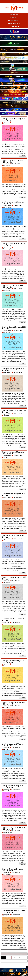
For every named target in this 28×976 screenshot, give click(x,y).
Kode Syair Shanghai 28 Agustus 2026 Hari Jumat (12, 870)
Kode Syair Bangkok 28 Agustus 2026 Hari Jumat (12, 786)
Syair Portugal (6, 290)
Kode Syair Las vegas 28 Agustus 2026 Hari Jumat (13, 661)
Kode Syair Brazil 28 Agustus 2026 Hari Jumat (13, 620)
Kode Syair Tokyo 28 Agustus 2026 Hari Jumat (13, 536)
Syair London (6, 582)
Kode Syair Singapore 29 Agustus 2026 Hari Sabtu (13, 745)
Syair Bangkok (6, 790)
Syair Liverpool (6, 165)
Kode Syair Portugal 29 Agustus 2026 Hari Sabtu (12, 286)
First (8, 954)
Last (21, 961)
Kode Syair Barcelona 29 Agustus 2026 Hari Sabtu (13, 203)
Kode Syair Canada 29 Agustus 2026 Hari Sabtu (14, 328)
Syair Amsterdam (7, 707)
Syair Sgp (5, 749)
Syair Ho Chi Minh (7, 832)
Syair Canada (6, 332)
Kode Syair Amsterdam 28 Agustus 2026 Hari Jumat (13, 703)
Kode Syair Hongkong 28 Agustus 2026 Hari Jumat (13, 453)
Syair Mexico (6, 415)
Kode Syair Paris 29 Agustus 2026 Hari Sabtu (13, 369)
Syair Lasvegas (7, 665)
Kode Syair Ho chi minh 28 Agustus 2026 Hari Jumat (13, 828)
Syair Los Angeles (7, 248)
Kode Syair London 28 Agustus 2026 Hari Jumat (14, 578)
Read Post (23, 155)
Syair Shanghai (6, 874)
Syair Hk (5, 457)
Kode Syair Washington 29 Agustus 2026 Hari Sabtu (13, 119)
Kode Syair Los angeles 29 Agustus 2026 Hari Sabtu (13, 244)
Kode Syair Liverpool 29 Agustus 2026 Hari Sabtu (12, 161)
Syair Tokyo (6, 540)
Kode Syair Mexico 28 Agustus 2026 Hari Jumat (14, 411)
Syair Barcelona (7, 207)
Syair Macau (6, 499)
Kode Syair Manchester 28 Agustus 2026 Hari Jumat (13, 911)
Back (21, 954)
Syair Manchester (7, 916)
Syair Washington (7, 123)
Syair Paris (5, 374)
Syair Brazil (6, 624)
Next (8, 961)
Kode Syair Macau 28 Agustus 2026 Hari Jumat (13, 494)
